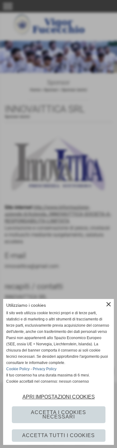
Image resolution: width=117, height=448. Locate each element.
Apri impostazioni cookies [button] (58, 396)
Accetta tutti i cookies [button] (58, 435)
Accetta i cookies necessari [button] (58, 414)
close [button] (108, 304)
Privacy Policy (44, 369)
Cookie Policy (18, 369)
